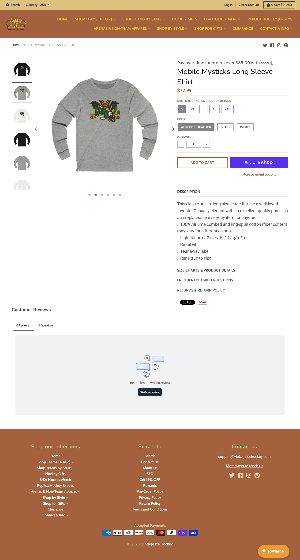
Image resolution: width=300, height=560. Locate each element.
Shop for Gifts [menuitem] (208, 28)
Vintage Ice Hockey (157, 544)
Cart (281, 5)
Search (150, 456)
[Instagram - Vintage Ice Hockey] (279, 45)
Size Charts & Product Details (208, 101)
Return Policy (150, 503)
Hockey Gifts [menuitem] (184, 19)
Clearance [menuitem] (243, 28)
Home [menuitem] (62, 19)
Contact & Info (53, 515)
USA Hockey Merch (55, 479)
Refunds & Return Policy (201, 290)
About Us (150, 468)
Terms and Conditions (150, 509)
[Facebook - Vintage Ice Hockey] (272, 45)
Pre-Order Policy (150, 491)
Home (16, 45)
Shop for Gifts (54, 503)
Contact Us (150, 462)
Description (188, 191)
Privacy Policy (150, 497)
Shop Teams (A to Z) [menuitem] (93, 19)
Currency (32, 5)
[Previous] (36, 129)
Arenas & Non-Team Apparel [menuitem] (120, 28)
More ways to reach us (244, 466)
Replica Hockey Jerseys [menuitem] (270, 19)
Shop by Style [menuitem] (170, 28)
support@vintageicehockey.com (244, 456)
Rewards (150, 485)
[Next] (173, 129)
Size (204, 101)
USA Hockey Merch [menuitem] (222, 19)
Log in (228, 5)
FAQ (149, 474)
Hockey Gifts (55, 474)
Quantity (184, 137)
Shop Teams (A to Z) (54, 462)
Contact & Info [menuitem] (274, 28)
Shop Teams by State (54, 468)
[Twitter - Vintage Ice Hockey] (265, 45)
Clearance (55, 509)
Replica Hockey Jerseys (55, 485)
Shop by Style (54, 497)
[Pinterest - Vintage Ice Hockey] (286, 45)
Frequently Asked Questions (205, 280)
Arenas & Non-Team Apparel (54, 491)
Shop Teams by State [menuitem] (142, 19)
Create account (249, 5)
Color (182, 119)
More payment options (259, 174)
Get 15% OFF (150, 479)
